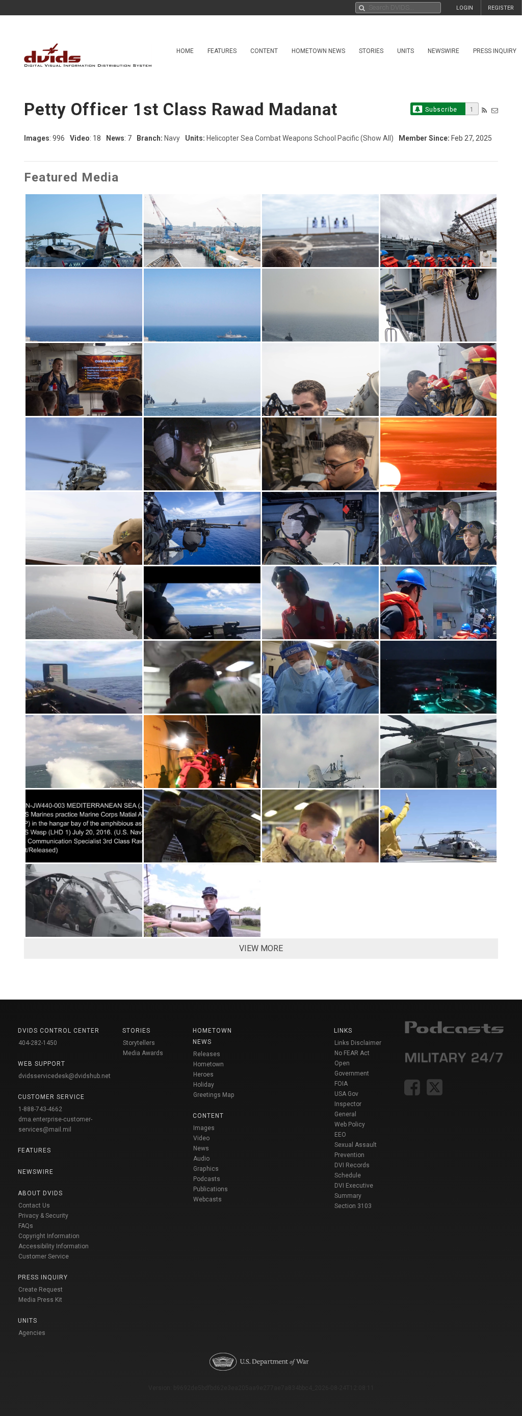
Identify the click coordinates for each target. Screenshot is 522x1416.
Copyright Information (49, 1236)
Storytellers (139, 1042)
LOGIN (464, 8)
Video (201, 1138)
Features (222, 51)
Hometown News (318, 51)
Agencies (31, 1332)
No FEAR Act (352, 1053)
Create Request (40, 1289)
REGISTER (501, 8)
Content (264, 51)
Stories (371, 51)
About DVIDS (40, 1193)
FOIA (341, 1083)
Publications (210, 1189)
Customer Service (43, 1256)
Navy (172, 138)
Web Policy (349, 1124)
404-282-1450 (37, 1042)
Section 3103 (353, 1206)
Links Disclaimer (357, 1042)
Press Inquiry (43, 1277)
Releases (206, 1054)
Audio (201, 1158)
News (201, 1148)
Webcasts (207, 1199)
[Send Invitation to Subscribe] (494, 110)
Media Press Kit (40, 1299)
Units (405, 51)
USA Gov (346, 1093)
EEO (340, 1134)
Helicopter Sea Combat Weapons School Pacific (282, 138)
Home (185, 51)
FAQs (25, 1225)
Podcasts (206, 1179)
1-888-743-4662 (40, 1109)
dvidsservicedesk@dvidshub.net (64, 1076)
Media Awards (143, 1053)
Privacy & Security (43, 1215)
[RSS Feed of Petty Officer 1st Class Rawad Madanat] (484, 110)
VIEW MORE (261, 948)
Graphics (206, 1168)
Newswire (443, 51)
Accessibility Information (53, 1246)
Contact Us (34, 1205)
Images (204, 1128)
